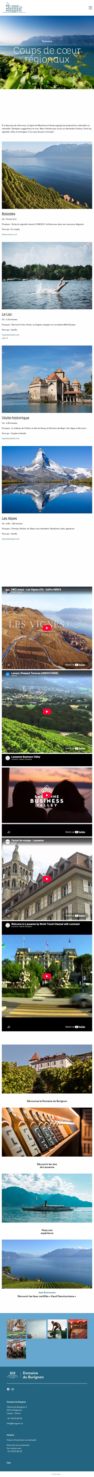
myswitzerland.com (10, 334)
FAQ (9, 1463)
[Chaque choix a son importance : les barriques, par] (77, 1329)
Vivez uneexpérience (47, 1231)
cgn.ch (5, 338)
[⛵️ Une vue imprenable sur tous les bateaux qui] (36, 1329)
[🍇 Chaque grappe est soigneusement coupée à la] (57, 1329)
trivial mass (56, 1474)
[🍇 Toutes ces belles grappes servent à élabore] (16, 1329)
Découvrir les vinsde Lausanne (47, 1165)
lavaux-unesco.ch (9, 234)
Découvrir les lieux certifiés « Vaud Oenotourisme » (47, 1296)
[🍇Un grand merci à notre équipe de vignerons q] (16, 1349)
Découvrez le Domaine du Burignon (47, 1101)
